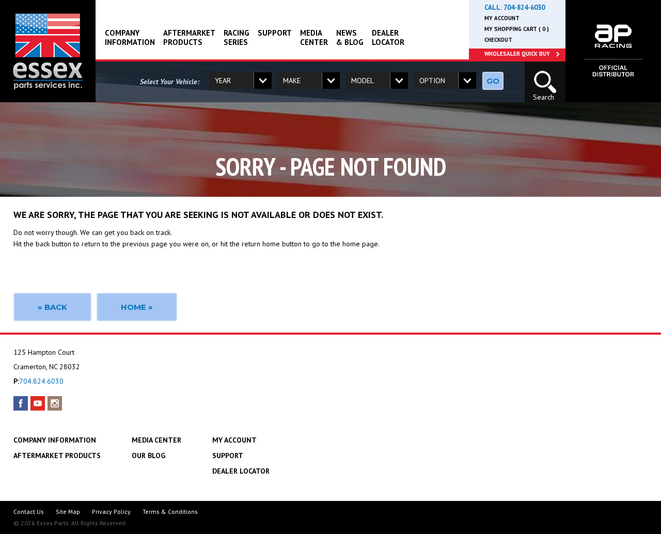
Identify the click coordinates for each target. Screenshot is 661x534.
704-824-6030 (524, 7)
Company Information (130, 37)
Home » (137, 307)
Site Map (68, 511)
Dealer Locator (388, 37)
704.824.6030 (41, 381)
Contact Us (28, 511)
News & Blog (350, 37)
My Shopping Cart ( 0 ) (516, 29)
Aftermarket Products (189, 37)
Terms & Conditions (170, 511)
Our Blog (148, 455)
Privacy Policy (111, 511)
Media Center (314, 37)
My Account (502, 18)
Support (275, 33)
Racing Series (236, 37)
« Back (52, 307)
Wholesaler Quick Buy (517, 53)
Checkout (498, 39)
